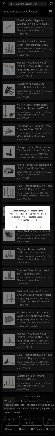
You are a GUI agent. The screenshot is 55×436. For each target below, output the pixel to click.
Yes (39, 226)
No (16, 226)
